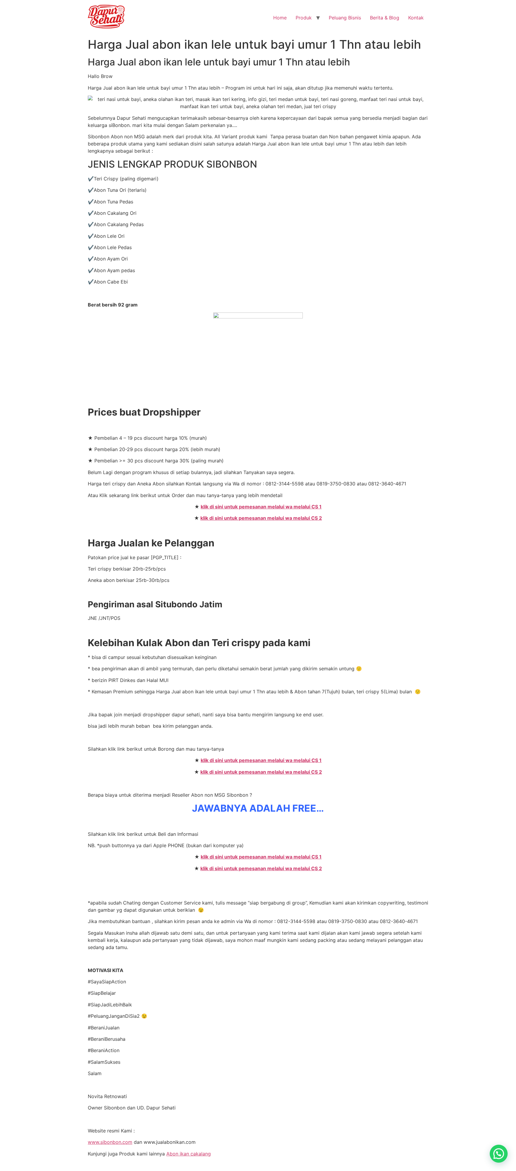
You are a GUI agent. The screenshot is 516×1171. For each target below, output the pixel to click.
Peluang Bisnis (345, 18)
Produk (304, 18)
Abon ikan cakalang (188, 1154)
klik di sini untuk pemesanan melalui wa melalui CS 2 (261, 518)
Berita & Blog (384, 18)
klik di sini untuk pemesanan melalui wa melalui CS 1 (261, 507)
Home (280, 18)
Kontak (416, 18)
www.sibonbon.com (110, 1142)
